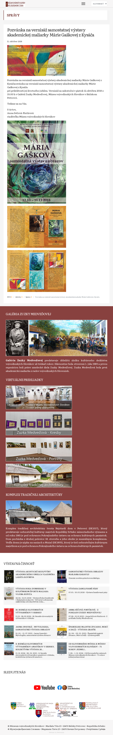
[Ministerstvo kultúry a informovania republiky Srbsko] (66, 705)
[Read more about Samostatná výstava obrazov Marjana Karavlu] (62, 576)
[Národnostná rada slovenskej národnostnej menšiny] (40, 705)
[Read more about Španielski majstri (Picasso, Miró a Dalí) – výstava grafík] (62, 631)
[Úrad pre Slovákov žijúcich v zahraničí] (45, 713)
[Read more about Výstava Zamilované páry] (62, 593)
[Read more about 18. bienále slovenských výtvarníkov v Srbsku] (9, 614)
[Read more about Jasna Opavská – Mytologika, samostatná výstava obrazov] (9, 631)
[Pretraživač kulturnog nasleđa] (67, 713)
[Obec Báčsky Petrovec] (18, 705)
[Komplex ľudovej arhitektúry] (39, 512)
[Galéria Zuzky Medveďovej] (56, 337)
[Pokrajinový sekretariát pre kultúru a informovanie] (90, 705)
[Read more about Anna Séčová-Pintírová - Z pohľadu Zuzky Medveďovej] (62, 614)
